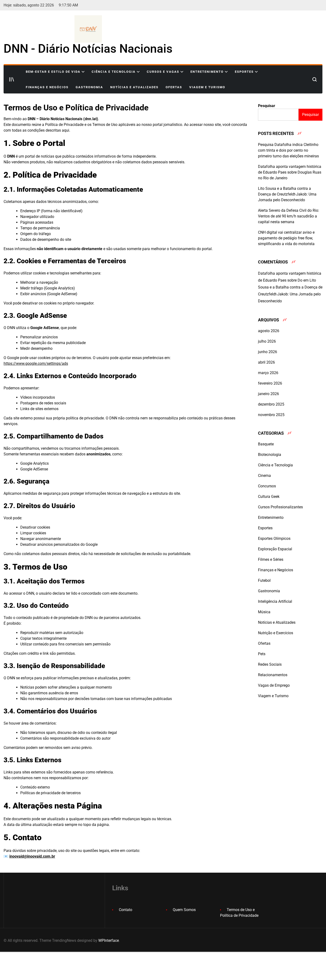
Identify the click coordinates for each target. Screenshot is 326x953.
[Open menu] (12, 79)
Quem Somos (184, 909)
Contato (125, 909)
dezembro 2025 (271, 404)
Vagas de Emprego (274, 685)
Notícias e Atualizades (134, 87)
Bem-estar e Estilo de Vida (53, 71)
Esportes (244, 71)
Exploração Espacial (275, 549)
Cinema (264, 475)
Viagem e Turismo (207, 87)
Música (264, 612)
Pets (261, 654)
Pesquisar (266, 105)
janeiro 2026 (268, 394)
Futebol (264, 580)
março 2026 (268, 373)
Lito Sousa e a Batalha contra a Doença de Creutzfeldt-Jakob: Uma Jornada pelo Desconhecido (287, 194)
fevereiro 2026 (270, 383)
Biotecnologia (269, 454)
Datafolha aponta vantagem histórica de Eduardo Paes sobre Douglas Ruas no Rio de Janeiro (289, 172)
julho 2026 (267, 341)
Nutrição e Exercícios (275, 633)
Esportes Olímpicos (274, 538)
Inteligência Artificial (275, 601)
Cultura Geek (268, 496)
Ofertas (174, 87)
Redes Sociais (270, 664)
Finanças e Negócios (47, 87)
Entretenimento (207, 71)
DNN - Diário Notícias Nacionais (88, 49)
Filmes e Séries (270, 559)
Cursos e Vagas (163, 71)
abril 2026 (266, 362)
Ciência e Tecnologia (114, 71)
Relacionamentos (272, 675)
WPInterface (108, 940)
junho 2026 (267, 352)
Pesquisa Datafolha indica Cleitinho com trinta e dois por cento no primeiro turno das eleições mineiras (288, 150)
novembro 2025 (271, 414)
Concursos (267, 486)
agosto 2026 (268, 331)
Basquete (266, 444)
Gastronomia (89, 87)
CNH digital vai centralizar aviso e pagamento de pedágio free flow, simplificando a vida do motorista (286, 238)
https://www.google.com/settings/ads (36, 363)
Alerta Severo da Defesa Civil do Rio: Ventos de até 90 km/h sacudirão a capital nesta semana (288, 216)
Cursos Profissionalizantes (280, 507)
